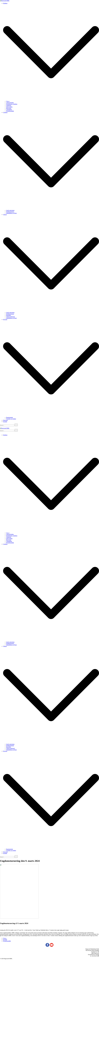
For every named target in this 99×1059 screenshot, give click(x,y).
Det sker (5, 319)
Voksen (5, 214)
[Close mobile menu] (0, 432)
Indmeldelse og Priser (11, 213)
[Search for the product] (16, 425)
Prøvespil (5, 420)
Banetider (8, 315)
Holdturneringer (10, 211)
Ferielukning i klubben (11, 104)
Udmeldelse (9, 109)
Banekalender (9, 417)
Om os (7, 101)
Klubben (5, 3)
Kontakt (5, 421)
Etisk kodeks (9, 106)
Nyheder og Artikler (11, 418)
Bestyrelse (8, 108)
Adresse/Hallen (10, 102)
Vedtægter (8, 105)
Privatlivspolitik (10, 111)
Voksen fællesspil (10, 316)
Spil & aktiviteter (10, 210)
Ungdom (5, 112)
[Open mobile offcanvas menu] (0, 426)
